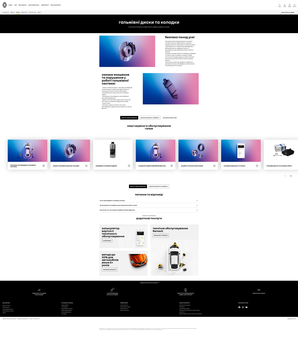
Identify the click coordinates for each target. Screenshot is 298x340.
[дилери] (290, 5)
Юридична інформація (23, 318)
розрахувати (107, 240)
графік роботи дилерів (66, 310)
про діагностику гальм (170, 117)
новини (4, 312)
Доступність (37, 318)
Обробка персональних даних (9, 318)
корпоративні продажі (184, 308)
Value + (39, 12)
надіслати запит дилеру (184, 305)
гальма (18, 12)
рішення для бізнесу (33, 5)
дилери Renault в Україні (67, 308)
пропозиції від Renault (66, 312)
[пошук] (280, 5)
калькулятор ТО (124, 305)
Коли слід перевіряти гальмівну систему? (112, 200)
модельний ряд (64, 305)
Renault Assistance (124, 310)
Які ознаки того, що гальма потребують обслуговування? (117, 210)
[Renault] (4, 5)
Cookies (31, 318)
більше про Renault (56, 5)
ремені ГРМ (24, 12)
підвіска (12, 12)
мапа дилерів (64, 306)
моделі (10, 5)
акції (15, 5)
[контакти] (295, 5)
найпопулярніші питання (8, 310)
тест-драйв (64, 313)
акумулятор (5, 12)
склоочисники (32, 12)
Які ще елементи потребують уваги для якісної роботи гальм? (118, 205)
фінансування (22, 5)
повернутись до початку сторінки (149, 282)
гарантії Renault (124, 308)
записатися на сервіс (287, 12)
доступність (182, 312)
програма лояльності (109, 269)
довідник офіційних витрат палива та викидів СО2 (190, 313)
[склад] (285, 5)
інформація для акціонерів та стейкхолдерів (189, 310)
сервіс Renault (45, 5)
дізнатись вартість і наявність (150, 117)
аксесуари (181, 306)
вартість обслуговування (129, 117)
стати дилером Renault (7, 309)
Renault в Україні (6, 305)
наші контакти (5, 307)
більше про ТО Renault (161, 235)
